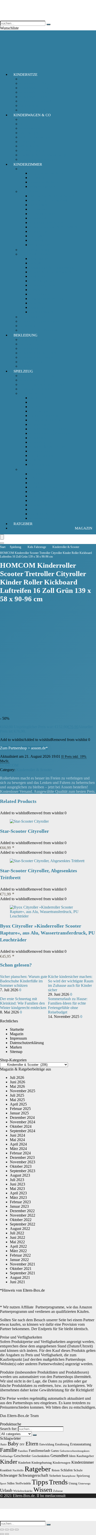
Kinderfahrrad (40, 424)
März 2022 (18, 1251)
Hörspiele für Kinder (36, 389)
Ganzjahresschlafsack (46, 173)
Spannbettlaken (41, 312)
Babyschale (29, 79)
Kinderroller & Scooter (47, 447)
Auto (3, 1444)
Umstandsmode (32, 362)
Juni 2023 (17, 1184)
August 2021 (20, 1277)
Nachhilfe (18, 1470)
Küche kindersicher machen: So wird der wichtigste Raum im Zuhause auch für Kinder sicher (70, 983)
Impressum (18, 1038)
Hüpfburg (37, 478)
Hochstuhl (38, 209)
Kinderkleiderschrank (46, 222)
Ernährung (62, 1444)
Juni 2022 (17, 1237)
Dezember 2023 (22, 1157)
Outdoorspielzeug (33, 469)
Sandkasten (38, 500)
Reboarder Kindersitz (36, 101)
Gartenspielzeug (42, 474)
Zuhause (58, 1491)
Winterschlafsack (43, 186)
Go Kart (36, 407)
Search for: (8, 1429)
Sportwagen (29, 133)
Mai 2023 (17, 1188)
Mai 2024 (17, 1140)
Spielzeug (23, 371)
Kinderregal (39, 231)
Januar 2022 (19, 1260)
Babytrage (28, 119)
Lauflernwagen (41, 455)
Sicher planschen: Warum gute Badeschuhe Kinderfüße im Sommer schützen (23, 981)
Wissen (42, 1489)
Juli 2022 (17, 1233)
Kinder (8, 1461)
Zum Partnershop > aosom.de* (24, 748)
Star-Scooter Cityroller (24, 831)
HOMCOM (9, 765)
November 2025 (22, 1091)
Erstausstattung (80, 1444)
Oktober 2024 (21, 1126)
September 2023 (22, 1171)
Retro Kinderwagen (35, 137)
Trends (58, 1482)
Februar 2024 (20, 1153)
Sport (3, 1483)
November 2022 (22, 1215)
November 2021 (22, 1264)
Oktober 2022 (21, 1220)
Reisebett (37, 240)
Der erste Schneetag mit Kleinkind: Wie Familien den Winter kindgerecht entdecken (23, 1003)
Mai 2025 (17, 1100)
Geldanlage (6, 1456)
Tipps (40, 1482)
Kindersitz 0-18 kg (34, 83)
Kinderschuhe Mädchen (38, 353)
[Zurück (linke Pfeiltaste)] (2, 1534)
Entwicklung (46, 1444)
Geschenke (22, 1456)
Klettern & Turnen (44, 487)
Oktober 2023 (21, 1166)
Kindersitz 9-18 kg (34, 92)
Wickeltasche (30, 146)
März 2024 (18, 1148)
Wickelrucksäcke (22, 1491)
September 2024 (22, 1131)
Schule (78, 1470)
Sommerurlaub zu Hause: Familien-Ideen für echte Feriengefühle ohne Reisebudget (67, 1005)
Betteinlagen (39, 258)
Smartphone (69, 1476)
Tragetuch (27, 141)
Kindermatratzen (42, 285)
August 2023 (20, 1175)
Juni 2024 (17, 1135)
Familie (8, 1450)
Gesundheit (59, 1455)
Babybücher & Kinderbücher (42, 384)
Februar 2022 (20, 1255)
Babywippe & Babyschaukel (52, 196)
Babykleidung (31, 344)
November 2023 (22, 1162)
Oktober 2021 (21, 1268)
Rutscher (36, 460)
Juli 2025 (17, 1095)
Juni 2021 (17, 1282)
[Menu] (2, 537)
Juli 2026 (17, 1077)
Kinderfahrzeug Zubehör (49, 429)
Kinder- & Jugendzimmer (39, 321)
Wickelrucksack (32, 150)
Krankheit (6, 1470)
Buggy (25, 124)
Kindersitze (25, 75)
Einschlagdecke (42, 281)
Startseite (17, 1029)
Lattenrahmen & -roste (47, 298)
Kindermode (29, 348)
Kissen (35, 290)
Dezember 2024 (22, 1117)
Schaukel (37, 509)
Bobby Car (38, 398)
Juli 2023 (17, 1180)
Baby (13, 1444)
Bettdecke (37, 307)
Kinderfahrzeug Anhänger (50, 433)
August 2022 (20, 1228)
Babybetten (38, 205)
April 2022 (18, 1246)
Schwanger (8, 1475)
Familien (23, 1451)
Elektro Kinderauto (44, 415)
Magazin (83, 528)
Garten (55, 1451)
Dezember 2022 (22, 1211)
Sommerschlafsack (44, 182)
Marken (16, 1047)
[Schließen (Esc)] (17, 1529)
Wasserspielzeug (42, 518)
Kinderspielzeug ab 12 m (39, 380)
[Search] (2, 543)
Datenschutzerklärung (27, 1043)
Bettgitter (37, 263)
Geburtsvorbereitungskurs (74, 1451)
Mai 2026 (17, 1086)
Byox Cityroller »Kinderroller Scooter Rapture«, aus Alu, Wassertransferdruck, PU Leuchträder (47, 932)
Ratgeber (23, 524)
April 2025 (18, 1104)
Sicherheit (27, 326)
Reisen (56, 1470)
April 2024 (18, 1144)
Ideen (72, 1456)
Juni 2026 (17, 1082)
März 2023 (18, 1197)
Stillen (11, 1483)
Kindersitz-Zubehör (35, 97)
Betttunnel (38, 276)
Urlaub (6, 1490)
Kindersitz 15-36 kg (35, 88)
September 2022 (22, 1224)
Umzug (73, 1483)
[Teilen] (12, 1529)
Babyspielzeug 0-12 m (37, 375)
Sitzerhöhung (30, 105)
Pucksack (37, 177)
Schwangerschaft (33, 1475)
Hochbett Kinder (43, 214)
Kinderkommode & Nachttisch (53, 227)
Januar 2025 (19, 1113)
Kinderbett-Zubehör (35, 254)
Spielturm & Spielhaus (47, 514)
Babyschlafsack (32, 169)
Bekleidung (25, 335)
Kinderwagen (30, 128)
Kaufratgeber (85, 1456)
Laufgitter (37, 236)
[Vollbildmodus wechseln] (7, 1529)
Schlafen (67, 1470)
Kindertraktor (40, 451)
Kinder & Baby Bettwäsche (51, 272)
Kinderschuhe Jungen (36, 357)
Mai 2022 (17, 1242)
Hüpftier (36, 483)
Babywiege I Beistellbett (49, 200)
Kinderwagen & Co (32, 115)
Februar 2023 (20, 1202)
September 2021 (22, 1273)
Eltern (32, 1443)
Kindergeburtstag (42, 1462)
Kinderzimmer (28, 164)
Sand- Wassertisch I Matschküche (56, 496)
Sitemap (16, 1051)
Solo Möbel (29, 191)
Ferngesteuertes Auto (46, 420)
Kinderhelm (39, 438)
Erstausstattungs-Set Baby (40, 339)
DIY (22, 1444)
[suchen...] (48, 24)
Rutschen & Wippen (45, 491)
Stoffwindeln (23, 1483)
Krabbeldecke (40, 294)
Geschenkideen (40, 1456)
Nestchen (37, 303)
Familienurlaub (39, 1451)
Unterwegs (84, 1483)
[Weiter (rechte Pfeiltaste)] (7, 1534)
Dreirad (35, 402)
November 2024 (22, 1122)
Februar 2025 (20, 1109)
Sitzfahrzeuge (40, 464)
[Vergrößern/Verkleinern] (2, 1529)
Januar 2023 (19, 1206)
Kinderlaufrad (40, 442)
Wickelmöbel (40, 245)
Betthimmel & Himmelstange (52, 267)
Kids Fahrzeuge (32, 393)
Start (2, 547)
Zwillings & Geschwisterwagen (44, 155)
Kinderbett (38, 218)
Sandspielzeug (41, 505)
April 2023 (18, 1193)
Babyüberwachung (34, 250)
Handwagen (39, 411)
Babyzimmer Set (33, 317)
